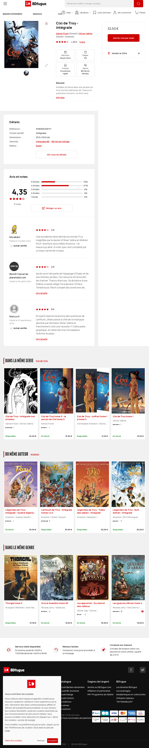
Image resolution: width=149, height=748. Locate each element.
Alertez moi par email (123, 38)
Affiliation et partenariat (98, 690)
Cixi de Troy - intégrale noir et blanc (20, 418)
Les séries (64, 705)
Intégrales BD (42, 141)
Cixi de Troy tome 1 (123, 416)
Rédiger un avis (53, 208)
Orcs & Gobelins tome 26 (54, 603)
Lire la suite (41, 293)
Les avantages (123, 690)
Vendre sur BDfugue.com (99, 687)
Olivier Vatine (85, 33)
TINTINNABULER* (124, 701)
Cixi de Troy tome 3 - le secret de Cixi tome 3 (53, 418)
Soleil (39, 145)
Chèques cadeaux (125, 698)
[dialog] (32, 710)
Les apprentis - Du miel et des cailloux (91, 605)
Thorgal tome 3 (13, 603)
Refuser (41, 740)
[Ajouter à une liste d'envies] (46, 23)
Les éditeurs (65, 701)
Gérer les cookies (13, 740)
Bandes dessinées (12, 14)
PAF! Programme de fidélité (100, 694)
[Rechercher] (138, 3)
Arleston (35, 454)
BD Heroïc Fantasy (61, 141)
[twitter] (143, 670)
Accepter (52, 740)
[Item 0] (26, 73)
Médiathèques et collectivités (131, 694)
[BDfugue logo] (35, 4)
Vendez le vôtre (119, 53)
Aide (68, 12)
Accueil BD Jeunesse (69, 690)
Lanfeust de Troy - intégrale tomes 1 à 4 (56, 511)
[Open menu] (5, 3)
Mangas (37, 14)
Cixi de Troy (42, 360)
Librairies (84, 12)
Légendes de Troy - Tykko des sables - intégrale (91, 511)
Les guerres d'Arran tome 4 (127, 603)
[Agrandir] (46, 65)
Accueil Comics (66, 698)
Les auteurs (65, 709)
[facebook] (131, 670)
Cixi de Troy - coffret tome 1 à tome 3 (92, 418)
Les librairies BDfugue (126, 687)
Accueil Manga (66, 694)
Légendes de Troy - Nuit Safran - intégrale (126, 511)
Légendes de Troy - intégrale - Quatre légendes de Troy (20, 512)
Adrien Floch (62, 33)
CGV (64, 744)
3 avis (82, 42)
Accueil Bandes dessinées (72, 687)
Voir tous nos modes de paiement (75, 718)
